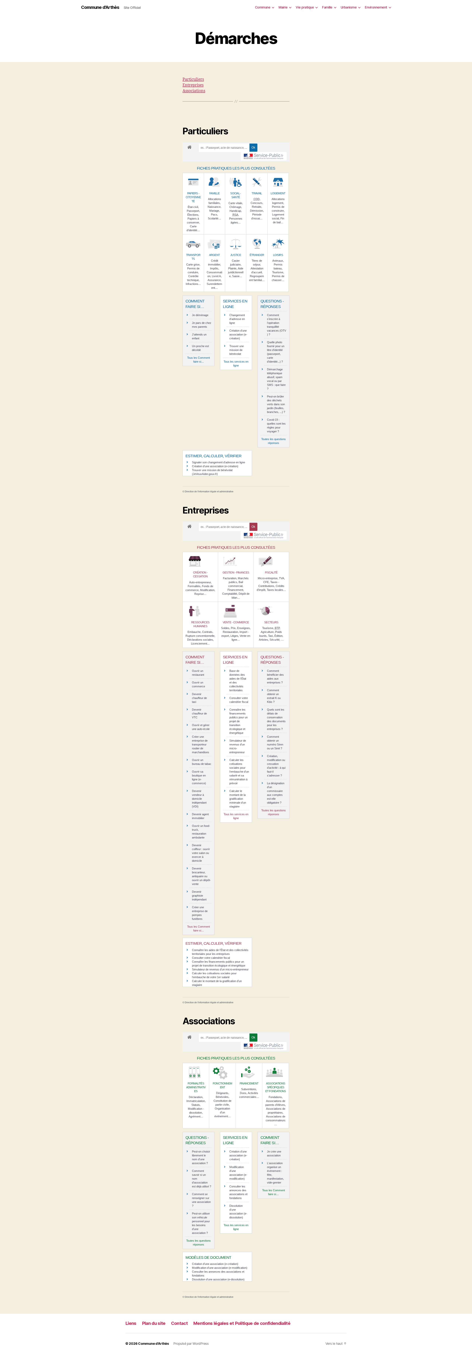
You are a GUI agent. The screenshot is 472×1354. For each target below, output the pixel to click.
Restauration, (231, 631)
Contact (179, 1323)
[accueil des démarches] (189, 146)
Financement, (236, 589)
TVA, (282, 578)
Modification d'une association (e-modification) (219, 1267)
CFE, (266, 582)
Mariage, (214, 210)
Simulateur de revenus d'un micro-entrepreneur (220, 969)
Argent (214, 254)
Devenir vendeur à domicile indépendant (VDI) (199, 798)
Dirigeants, (222, 1093)
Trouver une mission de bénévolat (236, 349)
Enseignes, (244, 628)
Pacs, (214, 214)
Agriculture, (268, 631)
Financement (249, 1083)
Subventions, (249, 1089)
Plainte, (233, 268)
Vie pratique (305, 7)
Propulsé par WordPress (191, 1344)
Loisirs (278, 254)
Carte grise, (193, 264)
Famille (327, 7)
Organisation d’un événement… (222, 1112)
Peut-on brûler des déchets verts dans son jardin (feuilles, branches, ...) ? (276, 404)
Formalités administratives (196, 1087)
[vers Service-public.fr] (264, 156)
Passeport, (193, 210)
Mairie (283, 7)
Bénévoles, (222, 1096)
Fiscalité (271, 572)
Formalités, (195, 586)
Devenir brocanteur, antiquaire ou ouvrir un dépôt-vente (201, 876)
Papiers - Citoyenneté (193, 197)
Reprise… (200, 593)
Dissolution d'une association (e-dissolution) (218, 1279)
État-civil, (193, 207)
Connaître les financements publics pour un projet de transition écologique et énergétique (238, 721)
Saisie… (237, 276)
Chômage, (235, 207)
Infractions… (193, 283)
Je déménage (200, 315)
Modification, (207, 590)
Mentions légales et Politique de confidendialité (241, 1323)
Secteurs (271, 622)
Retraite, (257, 206)
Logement (278, 193)
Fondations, (276, 1097)
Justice (235, 254)
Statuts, (196, 1104)
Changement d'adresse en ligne (237, 318)
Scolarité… (214, 218)
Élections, (193, 214)
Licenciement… (200, 643)
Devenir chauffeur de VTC (199, 713)
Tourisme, (278, 272)
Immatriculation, (196, 1101)
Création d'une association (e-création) (238, 334)
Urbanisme (349, 7)
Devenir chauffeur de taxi (199, 697)
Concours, (257, 202)
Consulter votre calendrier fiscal (211, 957)
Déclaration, (196, 1097)
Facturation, (230, 578)
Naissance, (214, 206)
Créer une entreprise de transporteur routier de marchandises (200, 744)
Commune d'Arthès (100, 7)
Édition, (278, 635)
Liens (130, 1323)
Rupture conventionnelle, (200, 635)
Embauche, (195, 631)
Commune (262, 7)
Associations (194, 90)
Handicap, (236, 210)
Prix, (234, 628)
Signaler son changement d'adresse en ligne (218, 462)
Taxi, (271, 635)
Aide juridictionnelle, (235, 272)
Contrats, (207, 631)
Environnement (376, 7)
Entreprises (193, 85)
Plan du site (154, 1323)
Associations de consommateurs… (275, 1120)
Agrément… (196, 1116)
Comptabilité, (230, 593)
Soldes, (226, 628)
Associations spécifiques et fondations (275, 1087)
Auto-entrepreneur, (200, 582)
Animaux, (278, 260)
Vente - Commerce (236, 622)
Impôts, (214, 268)
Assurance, (214, 280)
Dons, (244, 1093)
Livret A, (217, 276)
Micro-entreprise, (268, 578)
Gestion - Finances (236, 572)
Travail (257, 193)
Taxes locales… (276, 589)
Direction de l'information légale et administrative (209, 491)
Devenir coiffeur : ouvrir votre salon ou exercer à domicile (201, 853)
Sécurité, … (277, 639)
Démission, (257, 210)
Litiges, (235, 635)
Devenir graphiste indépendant (199, 895)
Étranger (257, 254)
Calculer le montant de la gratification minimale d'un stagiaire (237, 798)
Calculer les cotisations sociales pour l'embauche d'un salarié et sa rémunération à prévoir (239, 771)
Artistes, (264, 639)
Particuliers (193, 79)
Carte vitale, (235, 203)
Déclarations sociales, (200, 639)
